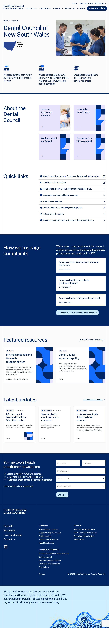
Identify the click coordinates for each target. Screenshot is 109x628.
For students (44, 567)
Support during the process (50, 533)
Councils (57, 8)
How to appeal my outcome (50, 560)
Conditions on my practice (49, 564)
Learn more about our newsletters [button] (18, 486)
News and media (86, 3)
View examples (64, 269)
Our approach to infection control (84, 140)
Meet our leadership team (84, 529)
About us (30, 8)
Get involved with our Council (49, 140)
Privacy (42, 574)
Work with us (79, 540)
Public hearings (45, 536)
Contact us (9, 539)
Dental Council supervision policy (69, 356)
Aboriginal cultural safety (84, 536)
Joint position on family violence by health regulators (87, 417)
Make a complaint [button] (97, 8)
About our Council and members (46, 112)
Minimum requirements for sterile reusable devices (19, 358)
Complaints (44, 8)
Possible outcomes (46, 543)
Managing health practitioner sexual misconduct (50, 417)
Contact (75, 3)
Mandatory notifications (48, 540)
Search (82, 8)
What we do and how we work (85, 533)
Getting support (45, 557)
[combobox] (102, 3)
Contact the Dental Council (83, 111)
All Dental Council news (93, 400)
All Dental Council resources (91, 340)
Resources (70, 8)
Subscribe (62, 495)
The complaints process (48, 529)
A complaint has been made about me (54, 554)
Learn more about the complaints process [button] (76, 313)
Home (6, 21)
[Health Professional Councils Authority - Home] (13, 8)
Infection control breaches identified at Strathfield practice (16, 417)
